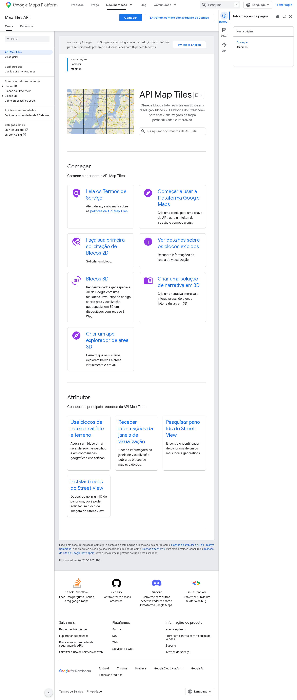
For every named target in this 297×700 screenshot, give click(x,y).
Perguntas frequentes (73, 629)
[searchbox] (27, 39)
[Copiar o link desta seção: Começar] (96, 167)
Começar (130, 17)
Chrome (122, 668)
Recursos (26, 26)
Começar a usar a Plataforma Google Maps (179, 197)
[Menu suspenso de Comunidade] (176, 5)
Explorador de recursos (73, 635)
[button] (26, 86)
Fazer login (284, 4)
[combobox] (220, 4)
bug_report (277, 16)
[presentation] (136, 166)
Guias (9, 26)
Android (117, 629)
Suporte (171, 645)
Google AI (197, 668)
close (290, 16)
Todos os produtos (110, 675)
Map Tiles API (17, 17)
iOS (114, 635)
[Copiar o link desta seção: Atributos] (96, 397)
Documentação (116, 5)
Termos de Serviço (178, 652)
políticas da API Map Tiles (109, 211)
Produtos (77, 5)
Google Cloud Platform (168, 668)
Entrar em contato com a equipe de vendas (179, 17)
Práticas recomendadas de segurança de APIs (76, 644)
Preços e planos (176, 629)
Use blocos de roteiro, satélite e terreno (87, 428)
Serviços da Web (122, 648)
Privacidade (94, 691)
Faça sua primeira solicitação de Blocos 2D (105, 246)
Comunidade (162, 5)
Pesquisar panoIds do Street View (183, 428)
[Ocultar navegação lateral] (49, 693)
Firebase (140, 668)
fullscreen (284, 16)
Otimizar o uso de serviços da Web (81, 652)
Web (115, 642)
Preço (95, 5)
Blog (143, 5)
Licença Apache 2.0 (153, 548)
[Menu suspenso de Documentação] (132, 5)
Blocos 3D (97, 279)
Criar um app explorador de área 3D (107, 340)
